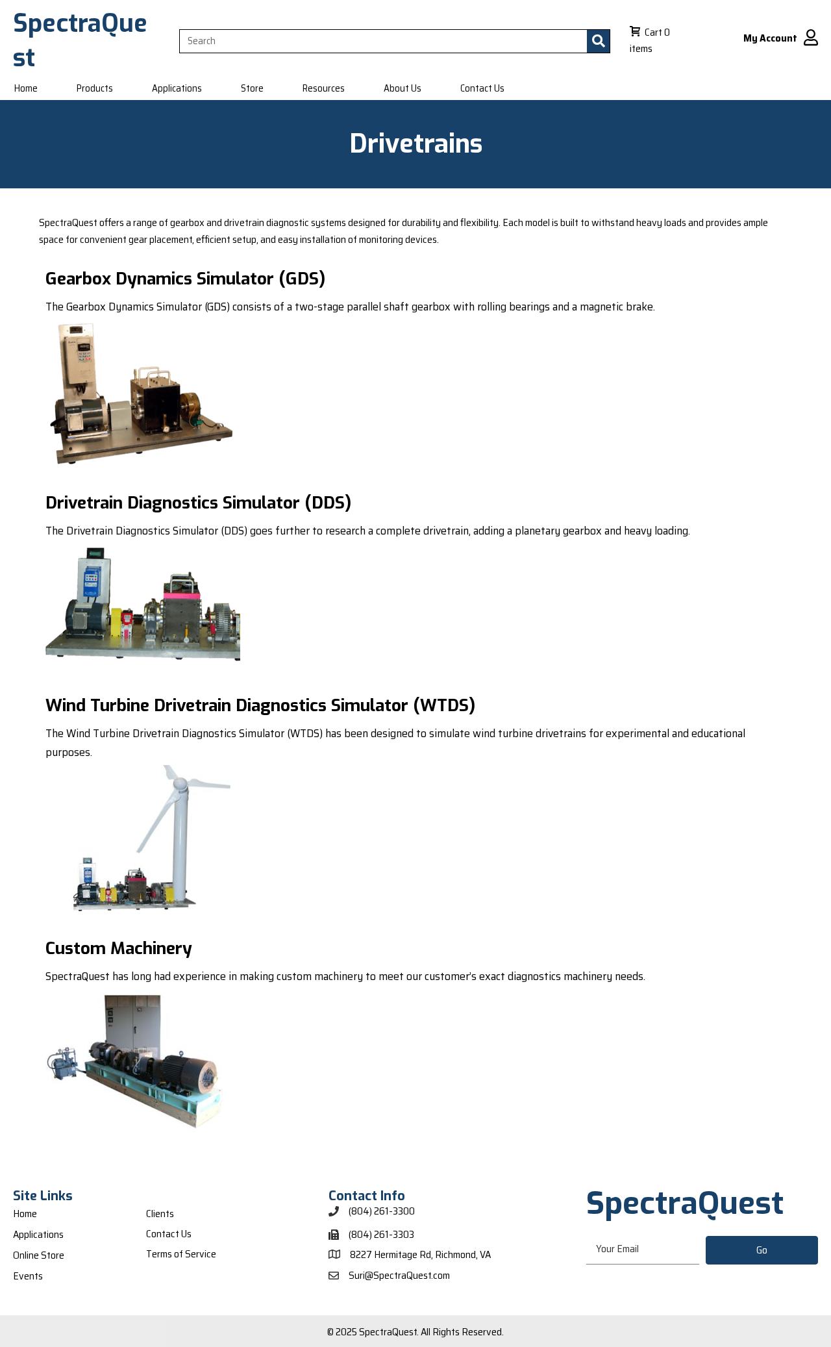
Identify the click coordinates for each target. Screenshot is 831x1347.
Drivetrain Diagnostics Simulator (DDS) (198, 503)
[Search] (598, 41)
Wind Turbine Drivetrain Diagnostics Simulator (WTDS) (260, 705)
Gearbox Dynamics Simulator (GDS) (185, 279)
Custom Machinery (118, 948)
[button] (762, 1250)
